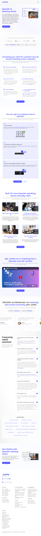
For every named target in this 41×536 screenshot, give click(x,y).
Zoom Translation (5, 489)
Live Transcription (5, 524)
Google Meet (17, 127)
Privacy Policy (15, 531)
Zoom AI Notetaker (5, 494)
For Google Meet (31, 487)
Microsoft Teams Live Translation (20, 489)
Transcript (3, 513)
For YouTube (4, 497)
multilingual (30, 84)
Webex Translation (31, 500)
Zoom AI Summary (5, 495)
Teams (26, 94)
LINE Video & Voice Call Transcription (18, 505)
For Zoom (4, 487)
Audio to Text (21, 146)
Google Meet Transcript (32, 495)
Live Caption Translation (6, 525)
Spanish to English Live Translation (6, 517)
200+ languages (33, 350)
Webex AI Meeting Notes (32, 503)
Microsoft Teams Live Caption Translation (20, 491)
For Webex (30, 498)
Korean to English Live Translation (5, 528)
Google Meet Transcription (32, 493)
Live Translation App (5, 522)
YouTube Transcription (5, 500)
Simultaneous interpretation (6, 518)
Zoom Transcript (5, 492)
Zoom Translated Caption (6, 490)
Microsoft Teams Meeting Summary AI (19, 498)
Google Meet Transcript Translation (32, 492)
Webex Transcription (31, 501)
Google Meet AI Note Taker (32, 489)
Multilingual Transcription (6, 519)
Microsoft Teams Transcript (19, 493)
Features (4, 510)
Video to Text (27, 146)
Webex (29, 94)
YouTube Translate (5, 499)
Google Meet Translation (32, 496)
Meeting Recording (5, 520)
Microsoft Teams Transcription (20, 492)
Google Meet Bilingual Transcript (33, 490)
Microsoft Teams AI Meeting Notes (19, 496)
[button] (38, 2)
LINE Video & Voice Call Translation (18, 503)
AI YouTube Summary (5, 502)
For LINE (16, 500)
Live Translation (4, 523)
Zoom (32, 92)
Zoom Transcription (5, 491)
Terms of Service (22, 531)
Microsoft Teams (28, 374)
